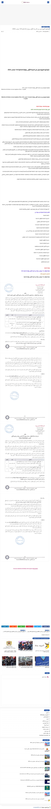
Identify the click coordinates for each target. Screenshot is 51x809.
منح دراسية (46, 731)
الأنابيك (47, 712)
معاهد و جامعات (45, 729)
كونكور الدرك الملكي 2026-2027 (26, 650)
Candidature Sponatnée (43, 735)
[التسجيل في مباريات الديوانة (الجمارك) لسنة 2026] (42, 661)
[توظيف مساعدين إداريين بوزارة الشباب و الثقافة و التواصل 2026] (9, 645)
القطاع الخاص (45, 716)
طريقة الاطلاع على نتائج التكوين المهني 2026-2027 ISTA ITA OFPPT (32, 767)
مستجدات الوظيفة (45, 26)
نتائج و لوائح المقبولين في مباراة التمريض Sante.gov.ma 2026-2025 (32, 780)
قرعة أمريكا (46, 725)
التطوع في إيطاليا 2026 (44, 714)
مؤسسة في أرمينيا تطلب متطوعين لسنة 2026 (36, 761)
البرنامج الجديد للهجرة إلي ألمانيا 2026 (37, 755)
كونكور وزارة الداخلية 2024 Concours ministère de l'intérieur (25, 569)
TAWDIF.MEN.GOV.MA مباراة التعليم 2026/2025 (35, 786)
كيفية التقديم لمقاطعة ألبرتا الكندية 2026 (37, 742)
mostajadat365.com (37, 807)
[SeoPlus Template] (50, 807)
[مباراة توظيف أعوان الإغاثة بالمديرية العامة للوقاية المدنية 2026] (9, 661)
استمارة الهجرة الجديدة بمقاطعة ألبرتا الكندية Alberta (35, 792)
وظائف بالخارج (45, 733)
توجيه (47, 718)
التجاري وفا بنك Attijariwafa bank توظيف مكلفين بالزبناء (34, 748)
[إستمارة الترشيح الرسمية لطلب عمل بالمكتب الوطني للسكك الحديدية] (25, 661)
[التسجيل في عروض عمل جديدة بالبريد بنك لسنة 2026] (42, 645)
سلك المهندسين (45, 723)
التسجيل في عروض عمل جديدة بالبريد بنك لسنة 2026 (35, 798)
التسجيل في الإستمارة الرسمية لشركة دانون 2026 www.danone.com (32, 773)
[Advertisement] (25, 15)
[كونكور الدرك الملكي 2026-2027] (25, 645)
